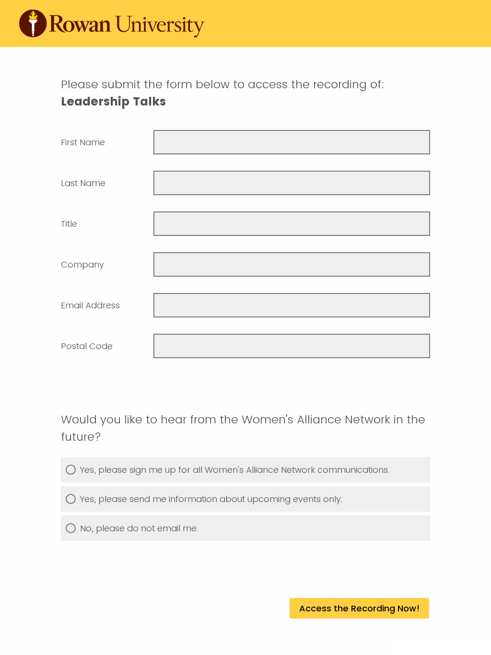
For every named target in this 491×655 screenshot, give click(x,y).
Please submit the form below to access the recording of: (224, 92)
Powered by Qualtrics (438, 646)
